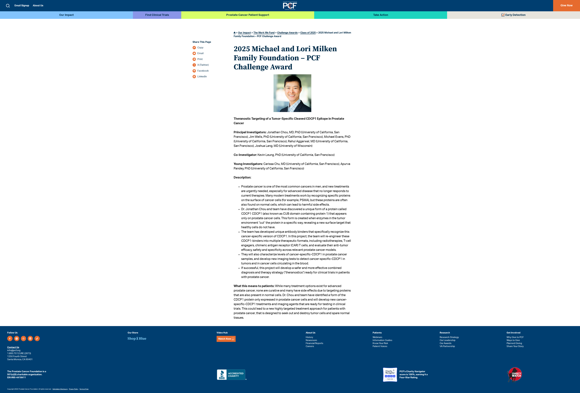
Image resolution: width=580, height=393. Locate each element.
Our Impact (66, 15)
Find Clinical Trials (157, 15)
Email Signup (21, 5)
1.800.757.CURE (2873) (19, 353)
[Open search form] (8, 6)
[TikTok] (37, 338)
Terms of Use (84, 389)
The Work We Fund (264, 33)
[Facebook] (10, 338)
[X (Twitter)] (16, 338)
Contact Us (13, 347)
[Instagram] (23, 338)
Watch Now (224, 339)
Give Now (567, 5)
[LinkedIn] (30, 338)
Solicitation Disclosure (60, 389)
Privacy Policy (73, 389)
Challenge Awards (287, 33)
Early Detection (515, 15)
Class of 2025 (308, 33)
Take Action (380, 15)
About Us (38, 5)
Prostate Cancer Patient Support (247, 15)
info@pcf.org (13, 350)
